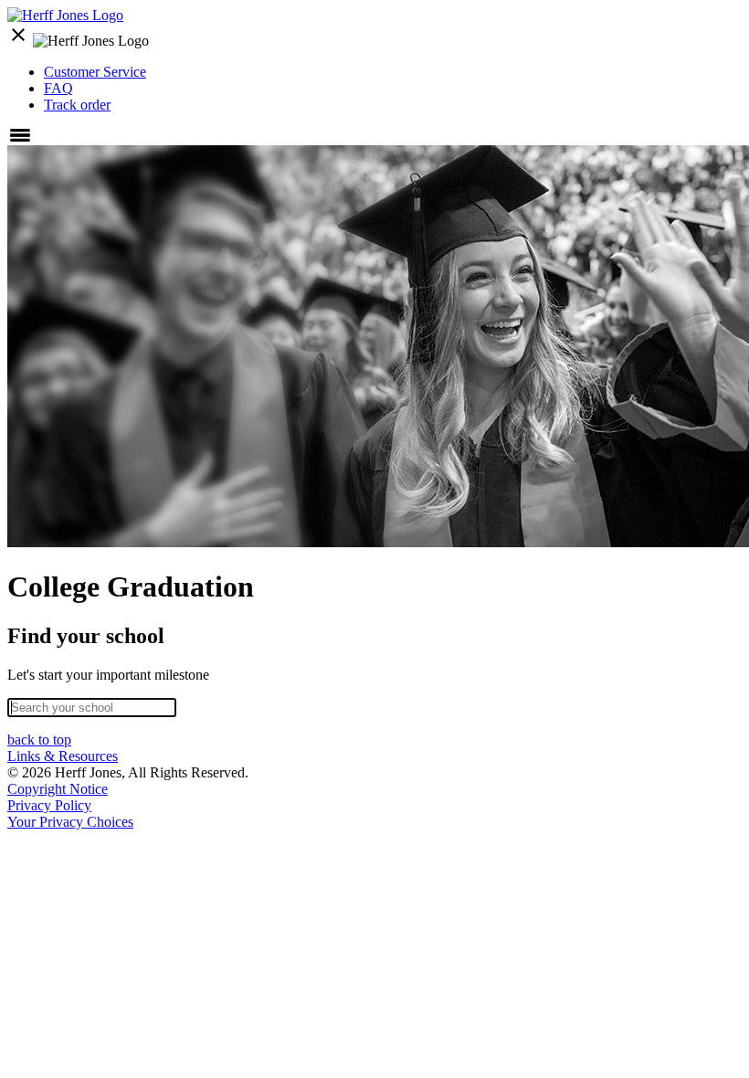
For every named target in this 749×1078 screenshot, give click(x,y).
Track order (77, 104)
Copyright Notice (57, 789)
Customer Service (95, 71)
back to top (39, 739)
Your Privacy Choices (70, 822)
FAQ (58, 88)
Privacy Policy (49, 805)
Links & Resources (62, 756)
